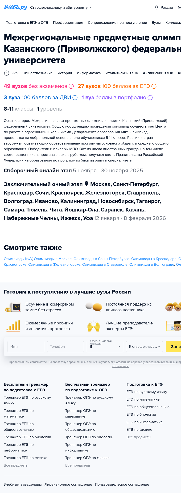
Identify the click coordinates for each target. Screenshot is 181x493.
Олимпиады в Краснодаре (154, 259)
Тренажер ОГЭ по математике (80, 413)
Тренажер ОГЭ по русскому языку (89, 400)
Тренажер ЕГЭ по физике (25, 458)
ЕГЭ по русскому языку (147, 391)
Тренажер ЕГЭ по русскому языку (27, 400)
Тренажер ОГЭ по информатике (80, 447)
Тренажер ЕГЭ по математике (19, 413)
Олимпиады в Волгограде (151, 264)
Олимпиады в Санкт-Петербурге (101, 259)
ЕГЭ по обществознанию (148, 407)
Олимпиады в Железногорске (54, 264)
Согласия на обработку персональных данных (144, 362)
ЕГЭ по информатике (145, 422)
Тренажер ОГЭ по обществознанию (80, 427)
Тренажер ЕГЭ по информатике (19, 447)
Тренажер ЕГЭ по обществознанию (19, 427)
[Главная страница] (15, 7)
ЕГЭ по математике (143, 399)
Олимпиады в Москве (53, 259)
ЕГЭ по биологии (141, 414)
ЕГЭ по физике (139, 429)
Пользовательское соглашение (122, 484)
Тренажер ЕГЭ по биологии (27, 437)
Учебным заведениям (23, 484)
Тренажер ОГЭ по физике (87, 458)
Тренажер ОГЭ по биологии (89, 437)
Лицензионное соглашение (68, 484)
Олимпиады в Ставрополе (105, 264)
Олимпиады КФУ (18, 259)
